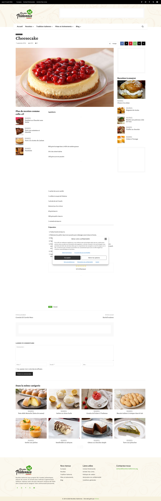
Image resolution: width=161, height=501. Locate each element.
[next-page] (81, 447)
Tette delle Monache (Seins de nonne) (31, 413)
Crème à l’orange (132, 139)
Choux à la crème (123, 103)
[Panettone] (19, 151)
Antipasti (129, 107)
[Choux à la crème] (131, 89)
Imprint (97, 262)
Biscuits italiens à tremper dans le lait (130, 413)
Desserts (19, 34)
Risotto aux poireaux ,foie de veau (135, 120)
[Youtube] (157, 2)
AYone (97, 499)
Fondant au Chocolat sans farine (34, 121)
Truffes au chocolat (133, 129)
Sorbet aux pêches (31, 442)
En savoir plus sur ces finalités (82, 252)
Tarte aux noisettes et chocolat (32, 131)
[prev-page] (79, 447)
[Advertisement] (101, 13)
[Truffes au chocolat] (121, 130)
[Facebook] (142, 2)
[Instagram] (146, 2)
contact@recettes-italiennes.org (127, 469)
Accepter (67, 258)
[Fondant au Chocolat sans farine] (19, 121)
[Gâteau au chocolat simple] (96, 428)
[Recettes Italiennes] (38, 14)
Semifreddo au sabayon (64, 442)
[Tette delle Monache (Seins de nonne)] (31, 399)
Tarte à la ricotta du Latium (34, 140)
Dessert (55, 307)
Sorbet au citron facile (64, 413)
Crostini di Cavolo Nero (24, 317)
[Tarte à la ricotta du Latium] (19, 141)
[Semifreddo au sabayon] (64, 428)
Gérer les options (94, 258)
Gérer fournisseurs (67, 252)
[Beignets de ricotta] (121, 110)
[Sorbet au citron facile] (64, 399)
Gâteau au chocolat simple (97, 442)
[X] (153, 2)
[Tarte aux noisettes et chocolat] (19, 131)
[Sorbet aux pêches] (31, 428)
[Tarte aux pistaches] (129, 428)
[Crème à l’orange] (121, 139)
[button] (106, 239)
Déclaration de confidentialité (85, 262)
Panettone (28, 150)
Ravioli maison (108, 317)
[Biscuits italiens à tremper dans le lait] (129, 399)
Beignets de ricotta (132, 110)
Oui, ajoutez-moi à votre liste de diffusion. (30, 369)
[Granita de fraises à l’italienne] (96, 399)
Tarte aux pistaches (130, 442)
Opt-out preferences (69, 262)
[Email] (139, 43)
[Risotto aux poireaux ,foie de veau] (121, 120)
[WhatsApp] (135, 43)
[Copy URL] (143, 43)
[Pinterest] (149, 2)
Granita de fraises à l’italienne (97, 413)
